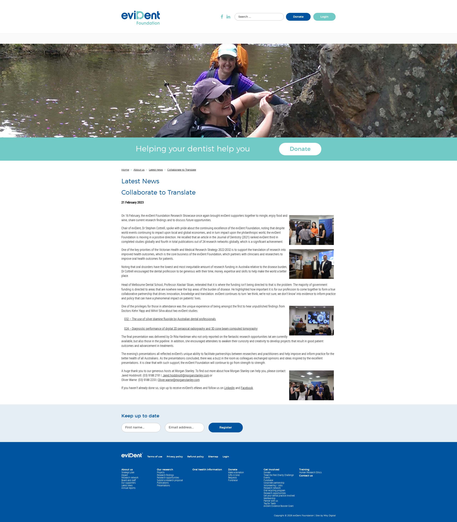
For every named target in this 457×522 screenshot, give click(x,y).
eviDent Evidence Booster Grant (278, 506)
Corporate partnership (274, 482)
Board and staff (128, 480)
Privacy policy (175, 457)
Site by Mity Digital (326, 516)
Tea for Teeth (270, 503)
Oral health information (207, 469)
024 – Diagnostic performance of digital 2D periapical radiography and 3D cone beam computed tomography (191, 328)
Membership (269, 498)
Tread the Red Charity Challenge (279, 475)
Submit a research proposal (170, 480)
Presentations (163, 485)
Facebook (247, 388)
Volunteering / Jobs (273, 485)
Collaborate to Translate (158, 192)
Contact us (306, 476)
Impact (124, 475)
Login (324, 16)
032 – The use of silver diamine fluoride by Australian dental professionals (170, 319)
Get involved (271, 469)
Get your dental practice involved (279, 495)
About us (127, 469)
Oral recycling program (274, 490)
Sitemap (213, 457)
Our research (165, 469)
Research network (129, 477)
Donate (298, 16)
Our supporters (128, 482)
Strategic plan (127, 472)
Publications (163, 482)
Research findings (165, 475)
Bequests (232, 477)
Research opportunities (168, 477)
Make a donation (236, 472)
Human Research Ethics (310, 472)
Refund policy (195, 457)
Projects (161, 472)
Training (304, 469)
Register (225, 427)
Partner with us (271, 500)
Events (267, 477)
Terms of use (154, 457)
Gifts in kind (234, 475)
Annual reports (128, 488)
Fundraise (233, 480)
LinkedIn (229, 388)
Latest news (127, 485)
